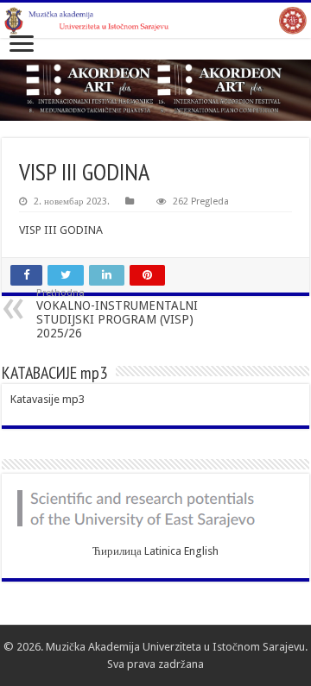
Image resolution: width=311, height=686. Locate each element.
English (201, 550)
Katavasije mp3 (47, 399)
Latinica (162, 550)
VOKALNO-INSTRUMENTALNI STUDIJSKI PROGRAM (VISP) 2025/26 (117, 313)
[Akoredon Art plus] (155, 90)
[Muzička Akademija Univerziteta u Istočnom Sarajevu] (155, 20)
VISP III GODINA (61, 229)
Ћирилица (117, 550)
